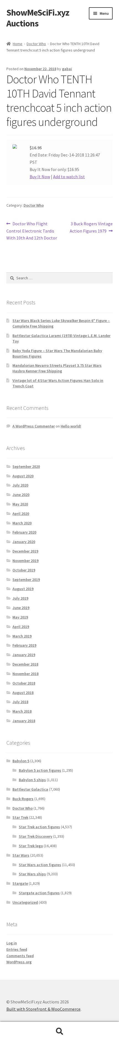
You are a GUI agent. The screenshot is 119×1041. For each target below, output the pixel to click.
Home (17, 43)
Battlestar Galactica (30, 789)
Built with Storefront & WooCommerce (43, 1009)
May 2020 (20, 504)
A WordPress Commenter (33, 426)
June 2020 (20, 494)
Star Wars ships (32, 873)
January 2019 (23, 654)
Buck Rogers (22, 798)
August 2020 (22, 475)
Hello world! (71, 426)
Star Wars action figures (40, 864)
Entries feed (16, 949)
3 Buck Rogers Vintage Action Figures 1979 (91, 227)
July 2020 (20, 485)
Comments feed (20, 955)
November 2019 (25, 560)
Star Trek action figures (39, 826)
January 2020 (23, 541)
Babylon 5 (20, 760)
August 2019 (22, 588)
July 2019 (20, 598)
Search (59, 1031)
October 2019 (23, 570)
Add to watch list (69, 176)
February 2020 (24, 532)
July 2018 (20, 701)
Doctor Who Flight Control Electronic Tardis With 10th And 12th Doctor (31, 231)
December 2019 (25, 551)
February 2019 (24, 645)
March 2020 (22, 523)
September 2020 (26, 466)
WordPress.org (19, 961)
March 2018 (22, 711)
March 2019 (22, 636)
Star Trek (20, 817)
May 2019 (20, 617)
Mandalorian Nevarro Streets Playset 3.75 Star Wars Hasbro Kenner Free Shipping (57, 368)
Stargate (20, 883)
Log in (11, 942)
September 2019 (26, 579)
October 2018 (23, 683)
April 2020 (20, 513)
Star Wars (20, 855)
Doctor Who (36, 43)
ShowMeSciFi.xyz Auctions (37, 18)
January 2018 (23, 720)
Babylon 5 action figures (40, 770)
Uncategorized (25, 902)
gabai (67, 68)
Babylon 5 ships (32, 779)
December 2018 (25, 664)
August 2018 (22, 692)
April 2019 (20, 626)
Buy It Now (40, 176)
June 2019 (20, 607)
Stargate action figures (39, 892)
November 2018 (25, 673)
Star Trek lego (31, 845)
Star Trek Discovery (35, 836)
